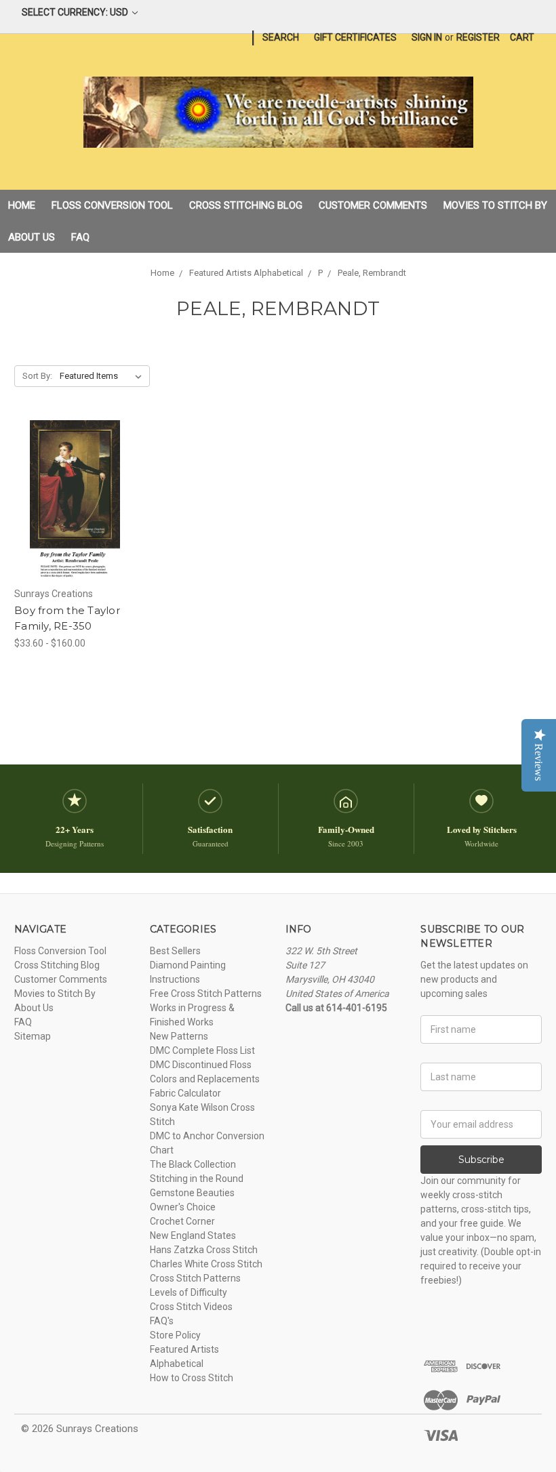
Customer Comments (373, 205)
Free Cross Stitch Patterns (206, 993)
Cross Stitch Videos (191, 1306)
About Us (31, 237)
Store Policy (175, 1335)
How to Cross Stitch (191, 1377)
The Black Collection (193, 1164)
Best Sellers (175, 950)
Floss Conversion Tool (112, 205)
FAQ (80, 237)
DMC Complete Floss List (202, 1050)
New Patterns (179, 1036)
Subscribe (481, 1159)
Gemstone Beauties (192, 1192)
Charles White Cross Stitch (206, 1264)
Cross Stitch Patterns (195, 1278)
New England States (193, 1235)
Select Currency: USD (76, 12)
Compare (70, 500)
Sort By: (37, 376)
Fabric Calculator (185, 1093)
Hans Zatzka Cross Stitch (204, 1249)
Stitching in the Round (196, 1178)
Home (21, 205)
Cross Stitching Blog (245, 205)
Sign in (427, 37)
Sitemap (32, 1036)
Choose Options (75, 523)
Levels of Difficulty (188, 1292)
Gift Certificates (355, 37)
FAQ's (162, 1320)
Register (478, 37)
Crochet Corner (182, 1221)
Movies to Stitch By (495, 205)
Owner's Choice (183, 1207)
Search (280, 37)
